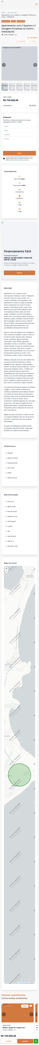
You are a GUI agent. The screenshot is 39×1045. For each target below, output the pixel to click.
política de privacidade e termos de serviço (17, 160)
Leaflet (16, 983)
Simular (19, 273)
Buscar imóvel (12, 12)
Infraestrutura (9, 446)
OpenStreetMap (24, 983)
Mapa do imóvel (10, 563)
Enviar (19, 153)
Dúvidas (9, 1041)
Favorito (34, 41)
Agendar (25, 1041)
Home (3, 12)
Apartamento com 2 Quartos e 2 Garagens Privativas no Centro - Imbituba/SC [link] (19, 16)
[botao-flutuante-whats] (36, 1041)
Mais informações (11, 495)
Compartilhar (22, 41)
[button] (4, 65)
